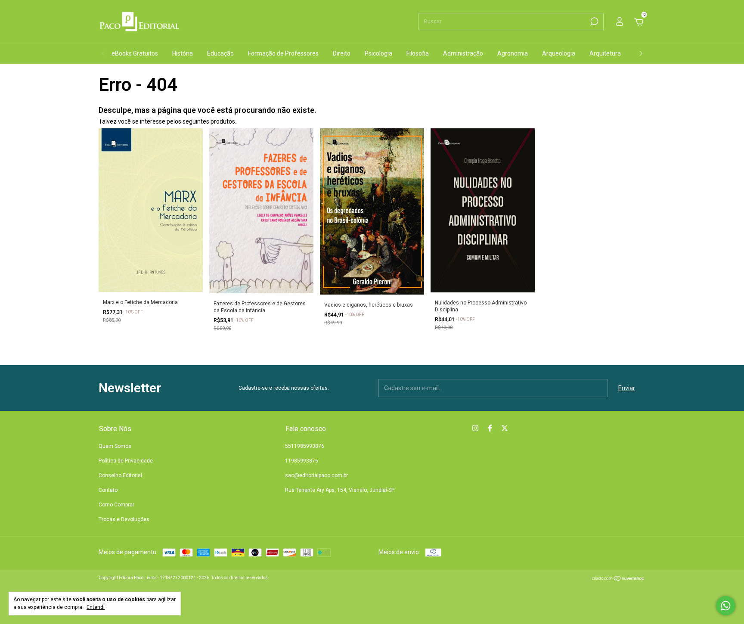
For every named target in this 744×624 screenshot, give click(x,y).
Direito (341, 53)
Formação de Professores (283, 53)
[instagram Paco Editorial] (475, 428)
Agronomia (512, 53)
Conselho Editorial (120, 475)
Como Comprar (116, 505)
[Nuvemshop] (618, 579)
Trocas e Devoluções (124, 519)
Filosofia (417, 53)
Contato (108, 490)
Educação (220, 53)
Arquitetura (605, 53)
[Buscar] (593, 21)
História (182, 53)
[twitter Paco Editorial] (504, 428)
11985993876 (301, 461)
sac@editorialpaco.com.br (316, 475)
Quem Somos (115, 446)
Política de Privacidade (126, 461)
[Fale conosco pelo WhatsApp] (725, 605)
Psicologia (378, 53)
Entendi (96, 607)
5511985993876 (304, 446)
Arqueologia (558, 53)
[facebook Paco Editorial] (490, 428)
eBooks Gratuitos (135, 53)
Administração (463, 53)
